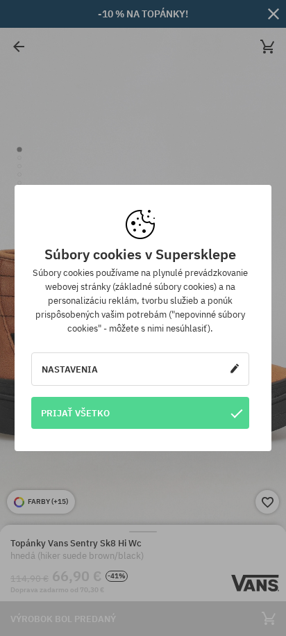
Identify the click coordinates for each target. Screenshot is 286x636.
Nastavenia (70, 369)
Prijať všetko (75, 413)
